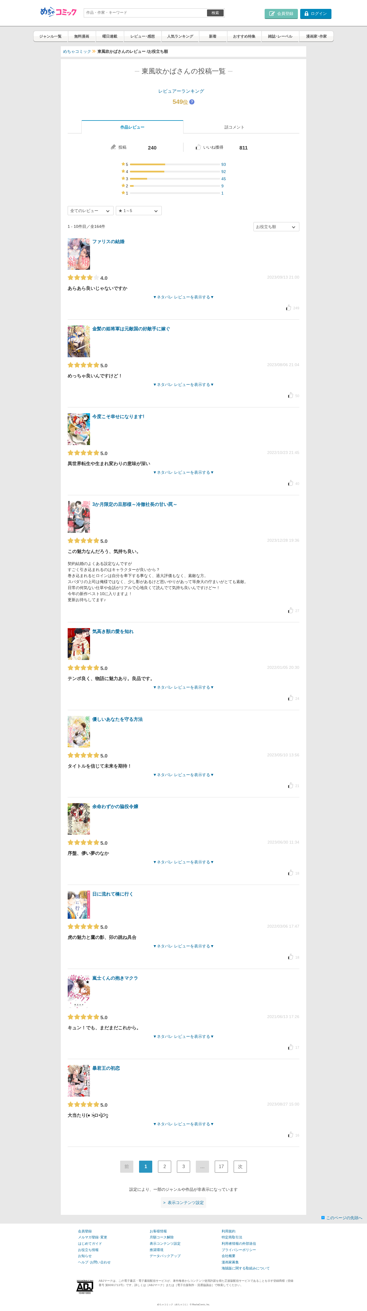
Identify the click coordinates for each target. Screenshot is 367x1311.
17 (221, 1166)
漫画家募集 (230, 1262)
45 (223, 178)
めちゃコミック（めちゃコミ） (173, 1304)
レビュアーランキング (181, 91)
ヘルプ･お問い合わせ (94, 1262)
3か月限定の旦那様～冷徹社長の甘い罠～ (134, 504)
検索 (215, 13)
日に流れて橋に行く (113, 894)
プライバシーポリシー (239, 1250)
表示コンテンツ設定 (165, 1244)
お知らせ (85, 1256)
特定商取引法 (232, 1237)
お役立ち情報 (88, 1250)
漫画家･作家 (316, 36)
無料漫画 (81, 36)
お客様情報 (158, 1231)
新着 (212, 36)
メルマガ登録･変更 (92, 1237)
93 (223, 164)
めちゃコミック (77, 51)
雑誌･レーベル (280, 36)
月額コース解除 (162, 1237)
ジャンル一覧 (50, 36)
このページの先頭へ (344, 1217)
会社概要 (228, 1256)
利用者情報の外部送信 (239, 1244)
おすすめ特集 (244, 36)
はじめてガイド (90, 1244)
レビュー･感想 (142, 36)
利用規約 (228, 1231)
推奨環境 (156, 1250)
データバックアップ (165, 1256)
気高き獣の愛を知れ (113, 631)
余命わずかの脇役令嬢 (115, 806)
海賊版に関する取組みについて (246, 1268)
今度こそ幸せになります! (118, 416)
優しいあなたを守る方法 (117, 719)
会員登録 (85, 1231)
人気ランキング (180, 36)
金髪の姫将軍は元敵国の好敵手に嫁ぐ (131, 328)
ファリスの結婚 (108, 241)
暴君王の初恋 (106, 1068)
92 (223, 171)
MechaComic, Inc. (201, 1304)
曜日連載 (109, 36)
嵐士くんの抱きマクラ (115, 978)
